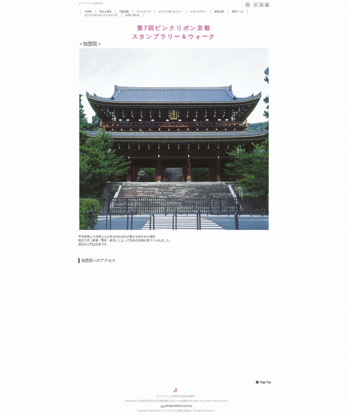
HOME (88, 11)
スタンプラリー (198, 11)
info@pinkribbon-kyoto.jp (178, 405)
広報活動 (124, 11)
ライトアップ (144, 11)
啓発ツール (238, 11)
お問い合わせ (132, 15)
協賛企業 (219, 11)
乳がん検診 (106, 11)
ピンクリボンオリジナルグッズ (101, 15)
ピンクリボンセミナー (170, 11)
